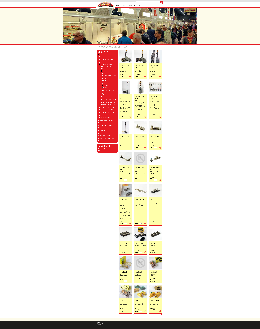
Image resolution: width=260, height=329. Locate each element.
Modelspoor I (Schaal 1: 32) (107, 59)
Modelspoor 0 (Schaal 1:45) (107, 62)
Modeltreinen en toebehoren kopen (120, 46)
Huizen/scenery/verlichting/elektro (110, 102)
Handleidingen (102, 140)
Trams (100, 122)
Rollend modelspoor (107, 66)
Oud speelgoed (103, 130)
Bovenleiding (105, 97)
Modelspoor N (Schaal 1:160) (108, 112)
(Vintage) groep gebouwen (108, 104)
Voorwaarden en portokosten (128, 5)
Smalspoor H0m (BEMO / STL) (108, 110)
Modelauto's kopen (103, 128)
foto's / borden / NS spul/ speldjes (107, 138)
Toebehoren (116, 47)
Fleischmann (106, 73)
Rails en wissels (105, 69)
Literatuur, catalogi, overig (105, 135)
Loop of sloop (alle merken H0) (109, 99)
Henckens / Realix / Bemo (109, 75)
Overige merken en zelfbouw (110, 90)
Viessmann (106, 87)
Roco (104, 83)
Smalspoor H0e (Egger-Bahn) (107, 107)
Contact (138, 5)
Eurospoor (118, 1)
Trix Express (123, 47)
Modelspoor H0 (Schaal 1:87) (105, 47)
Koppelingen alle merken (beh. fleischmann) (110, 93)
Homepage (109, 46)
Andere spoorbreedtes (106, 117)
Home (117, 5)
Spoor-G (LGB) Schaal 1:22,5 (107, 57)
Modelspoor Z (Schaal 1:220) (107, 115)
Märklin (105, 78)
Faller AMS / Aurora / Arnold (105, 125)
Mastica (105, 80)
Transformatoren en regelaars (106, 120)
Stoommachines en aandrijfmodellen (108, 133)
